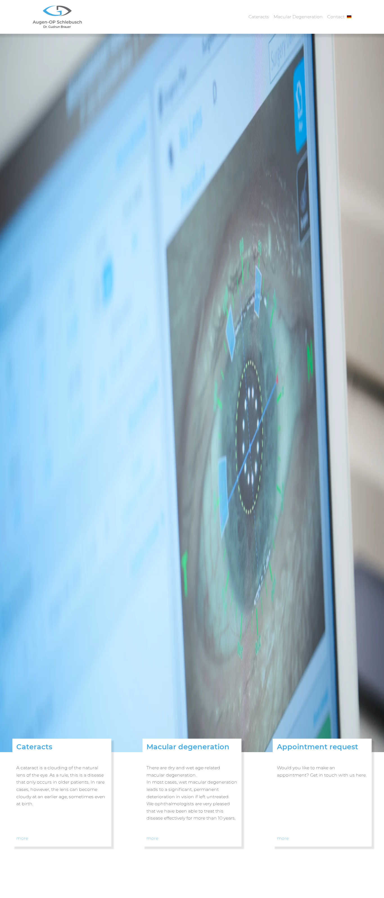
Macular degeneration (187, 746)
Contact (336, 16)
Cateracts (259, 16)
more (22, 838)
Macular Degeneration (298, 16)
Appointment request (317, 746)
